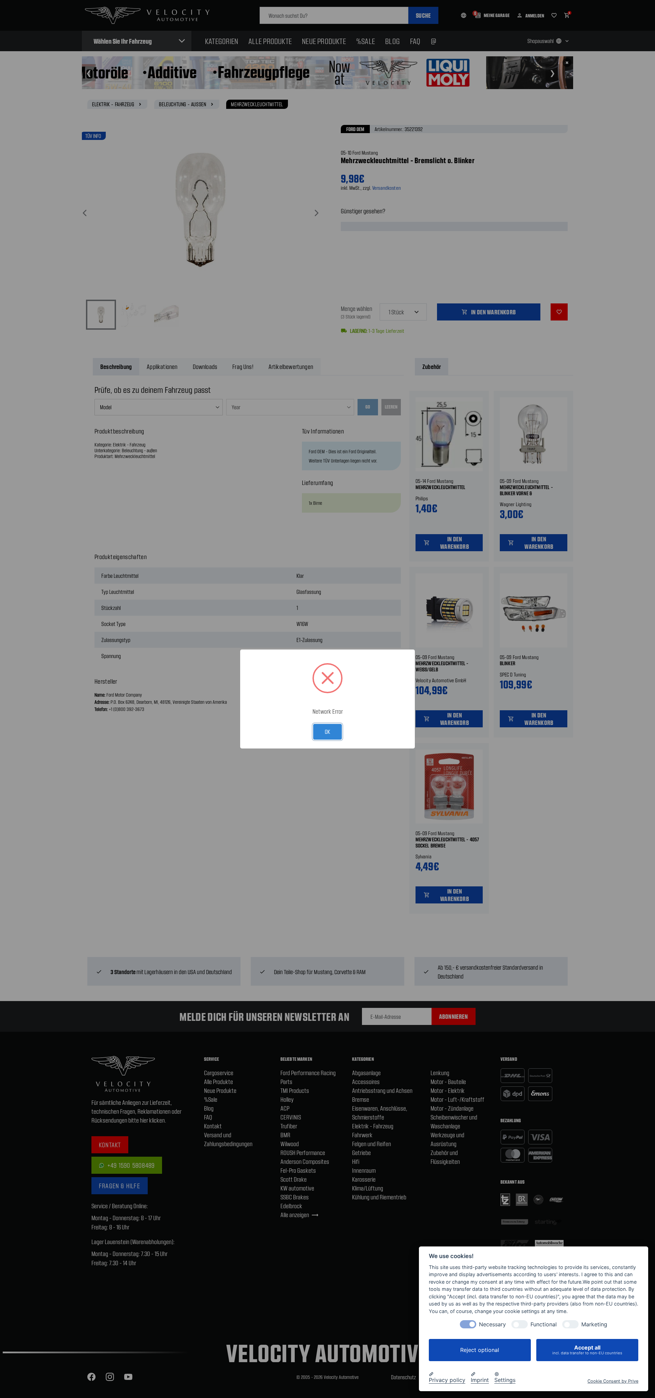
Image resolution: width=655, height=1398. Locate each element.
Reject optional (479, 1349)
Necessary (492, 1324)
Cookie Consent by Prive (612, 1380)
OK (327, 731)
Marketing (594, 1324)
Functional (543, 1324)
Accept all (587, 1349)
